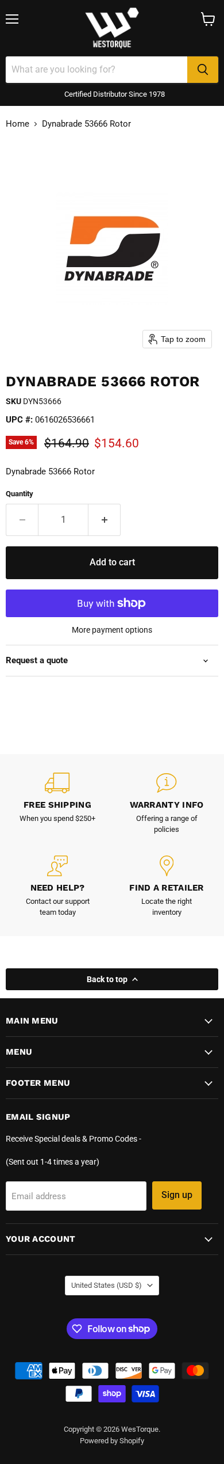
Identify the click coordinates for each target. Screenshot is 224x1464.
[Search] (202, 69)
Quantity (19, 493)
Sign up (176, 1194)
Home (17, 124)
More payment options (112, 629)
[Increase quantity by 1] (104, 520)
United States (106, 1285)
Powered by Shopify (112, 1440)
